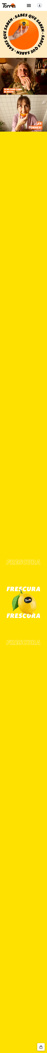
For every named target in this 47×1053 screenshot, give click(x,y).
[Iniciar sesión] (39, 5)
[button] (28, 5)
